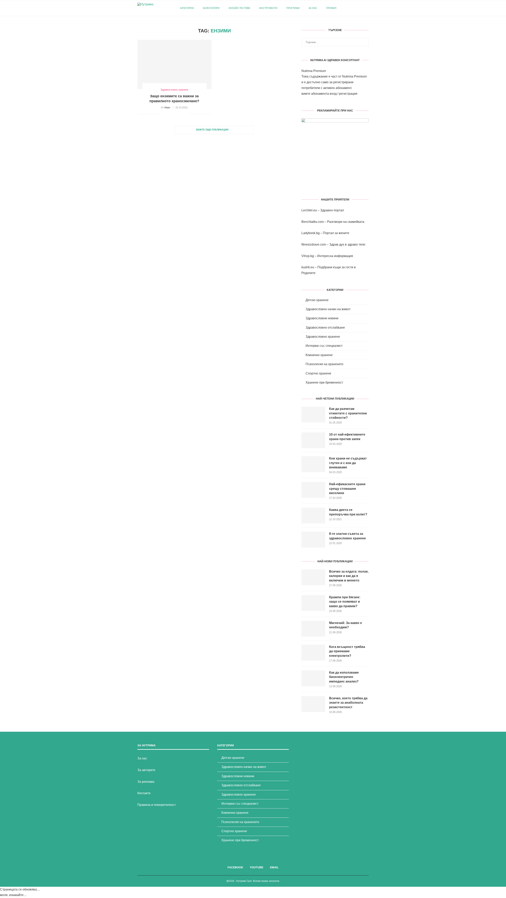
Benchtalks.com (312, 221)
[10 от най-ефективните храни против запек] (313, 440)
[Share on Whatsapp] (182, 113)
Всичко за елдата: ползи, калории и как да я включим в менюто (348, 576)
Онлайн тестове (239, 8)
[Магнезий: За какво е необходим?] (313, 629)
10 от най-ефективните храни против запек (347, 436)
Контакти (143, 793)
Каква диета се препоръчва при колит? (348, 512)
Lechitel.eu (309, 210)
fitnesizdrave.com (313, 244)
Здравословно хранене (323, 336)
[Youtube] (356, 8)
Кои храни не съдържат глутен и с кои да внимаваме (348, 463)
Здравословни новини (322, 318)
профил (331, 8)
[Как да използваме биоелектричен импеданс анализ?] (313, 678)
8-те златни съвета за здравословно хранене (347, 536)
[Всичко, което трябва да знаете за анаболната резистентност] (313, 704)
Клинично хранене (319, 355)
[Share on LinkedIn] (178, 113)
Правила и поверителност (156, 804)
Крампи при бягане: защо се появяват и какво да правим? (344, 602)
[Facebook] (352, 8)
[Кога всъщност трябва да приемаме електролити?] (313, 653)
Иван (167, 107)
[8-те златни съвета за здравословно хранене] (313, 539)
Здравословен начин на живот (328, 309)
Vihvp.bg (307, 256)
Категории (187, 8)
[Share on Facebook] (167, 113)
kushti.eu (307, 267)
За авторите (146, 770)
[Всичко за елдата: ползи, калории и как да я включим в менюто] (313, 577)
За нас (313, 8)
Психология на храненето (324, 364)
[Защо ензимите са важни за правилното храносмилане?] (174, 64)
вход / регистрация (343, 93)
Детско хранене (317, 300)
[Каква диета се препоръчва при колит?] (313, 516)
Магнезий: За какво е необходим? (345, 625)
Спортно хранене (318, 373)
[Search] (367, 8)
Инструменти (268, 8)
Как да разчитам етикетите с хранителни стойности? (348, 413)
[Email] (361, 8)
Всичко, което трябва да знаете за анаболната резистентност (348, 703)
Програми (293, 8)
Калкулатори (211, 8)
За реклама (145, 781)
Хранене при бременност (324, 382)
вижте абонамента (315, 93)
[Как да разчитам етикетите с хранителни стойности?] (313, 415)
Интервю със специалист (324, 345)
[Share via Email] (186, 113)
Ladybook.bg (310, 233)
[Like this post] (162, 113)
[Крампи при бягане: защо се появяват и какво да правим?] (313, 603)
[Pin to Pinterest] (174, 113)
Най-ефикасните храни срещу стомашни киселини (347, 488)
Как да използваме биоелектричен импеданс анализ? (344, 677)
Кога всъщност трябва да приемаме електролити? (347, 651)
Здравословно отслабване (325, 327)
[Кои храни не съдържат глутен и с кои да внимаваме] (313, 464)
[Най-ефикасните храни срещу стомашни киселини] (313, 490)
